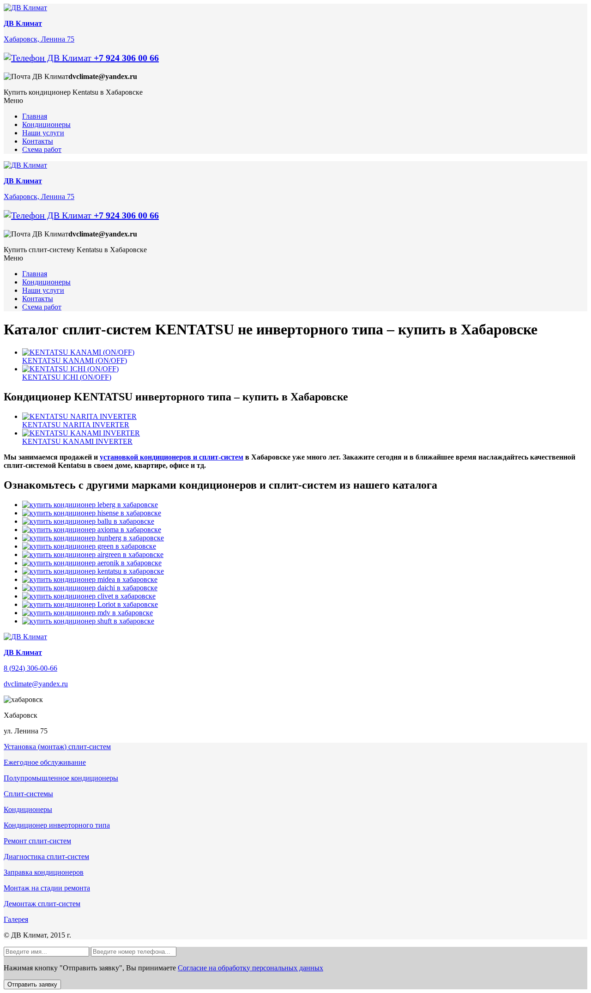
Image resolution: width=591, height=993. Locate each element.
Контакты (37, 141)
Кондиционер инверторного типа (57, 825)
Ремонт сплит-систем (37, 841)
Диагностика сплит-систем (46, 856)
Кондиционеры (46, 124)
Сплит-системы (28, 794)
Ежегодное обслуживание (45, 762)
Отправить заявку (32, 984)
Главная (34, 116)
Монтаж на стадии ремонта (47, 888)
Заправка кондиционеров (44, 872)
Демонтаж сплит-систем (42, 904)
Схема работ (41, 149)
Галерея (16, 919)
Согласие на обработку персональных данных (250, 968)
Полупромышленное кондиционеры (61, 778)
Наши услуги (43, 133)
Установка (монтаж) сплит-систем (57, 747)
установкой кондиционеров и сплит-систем (171, 457)
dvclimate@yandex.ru (36, 684)
